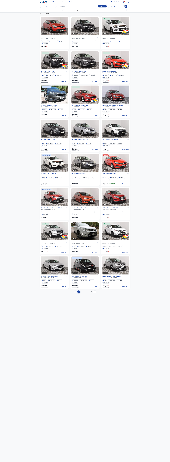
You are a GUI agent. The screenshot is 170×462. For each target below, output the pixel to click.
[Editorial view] (128, 6)
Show (125, 10)
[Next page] (94, 291)
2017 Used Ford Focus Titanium (80, 105)
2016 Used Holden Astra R (109, 71)
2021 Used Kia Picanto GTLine (79, 276)
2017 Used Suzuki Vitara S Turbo (110, 242)
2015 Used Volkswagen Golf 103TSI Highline (113, 105)
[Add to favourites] (67, 37)
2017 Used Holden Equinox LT (48, 139)
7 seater (87, 10)
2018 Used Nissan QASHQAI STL (110, 208)
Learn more (63, 47)
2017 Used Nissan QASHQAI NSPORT (111, 276)
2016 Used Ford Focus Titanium (49, 105)
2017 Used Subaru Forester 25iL (80, 139)
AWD (61, 10)
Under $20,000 (49, 10)
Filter (46, 6)
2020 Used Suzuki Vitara (78, 242)
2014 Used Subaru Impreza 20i (79, 173)
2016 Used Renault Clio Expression (50, 37)
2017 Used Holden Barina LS (109, 37)
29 (91, 291)
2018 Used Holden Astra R (109, 173)
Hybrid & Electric (80, 10)
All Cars (53, 2)
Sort (111, 4)
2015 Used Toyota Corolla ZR (79, 208)
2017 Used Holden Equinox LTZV (49, 242)
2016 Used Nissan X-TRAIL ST (48, 173)
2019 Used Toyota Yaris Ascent (79, 71)
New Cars (71, 2)
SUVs (56, 10)
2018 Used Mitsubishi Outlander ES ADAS (51, 208)
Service (79, 2)
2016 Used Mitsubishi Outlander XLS (111, 139)
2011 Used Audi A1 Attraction (79, 37)
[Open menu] (128, 2)
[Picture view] (126, 6)
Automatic (66, 10)
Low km (72, 10)
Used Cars (62, 2)
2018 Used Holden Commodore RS (50, 276)
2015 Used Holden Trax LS (47, 71)
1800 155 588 (116, 2)
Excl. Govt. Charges (44, 116)
